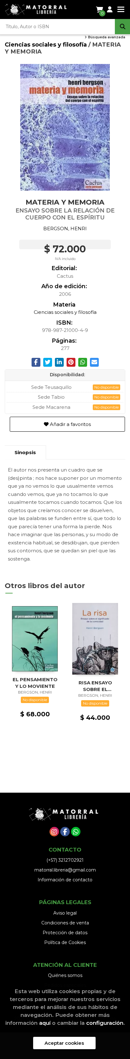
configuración (104, 1023)
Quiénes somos (65, 975)
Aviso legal (65, 913)
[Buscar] (122, 26)
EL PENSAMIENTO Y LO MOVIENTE (35, 682)
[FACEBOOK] (65, 831)
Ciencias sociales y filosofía (46, 44)
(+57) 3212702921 (65, 860)
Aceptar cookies (64, 1043)
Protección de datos (65, 932)
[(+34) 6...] (75, 831)
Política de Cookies (65, 942)
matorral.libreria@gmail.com (65, 870)
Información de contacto (65, 880)
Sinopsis (25, 452)
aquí (44, 1023)
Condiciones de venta (65, 923)
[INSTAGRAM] (54, 831)
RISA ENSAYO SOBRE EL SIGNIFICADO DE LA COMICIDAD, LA (95, 686)
